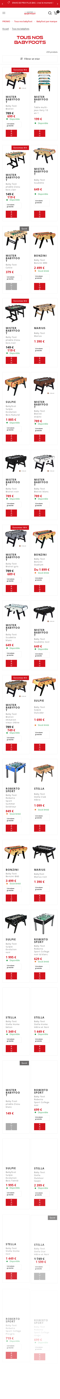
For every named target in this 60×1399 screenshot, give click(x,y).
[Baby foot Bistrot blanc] (44, 463)
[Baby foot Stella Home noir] (16, 1227)
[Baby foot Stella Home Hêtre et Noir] (44, 1001)
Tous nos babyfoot (23, 21)
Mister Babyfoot (13, 99)
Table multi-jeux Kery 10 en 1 (41, 110)
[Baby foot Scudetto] (44, 155)
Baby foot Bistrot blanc (41, 490)
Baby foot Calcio (11, 266)
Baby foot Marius (39, 334)
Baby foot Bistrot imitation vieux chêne (12, 718)
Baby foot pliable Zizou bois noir (13, 340)
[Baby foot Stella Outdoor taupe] (44, 1152)
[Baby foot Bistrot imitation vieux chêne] (16, 688)
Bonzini (40, 255)
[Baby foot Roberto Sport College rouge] (44, 1300)
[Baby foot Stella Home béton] (16, 1001)
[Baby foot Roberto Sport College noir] (44, 1074)
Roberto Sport (13, 790)
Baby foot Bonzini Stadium (39, 562)
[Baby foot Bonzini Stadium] (44, 538)
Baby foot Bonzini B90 (40, 261)
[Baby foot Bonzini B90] (44, 239)
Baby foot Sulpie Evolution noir (11, 948)
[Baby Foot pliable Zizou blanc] (16, 1074)
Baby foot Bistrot (11, 107)
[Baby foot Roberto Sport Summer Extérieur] (16, 772)
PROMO (6, 21)
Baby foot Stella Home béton (13, 1024)
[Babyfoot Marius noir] (44, 853)
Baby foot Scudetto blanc (11, 637)
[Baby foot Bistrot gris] (16, 538)
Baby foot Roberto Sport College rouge (41, 1327)
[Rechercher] (50, 13)
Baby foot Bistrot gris (12, 565)
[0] (55, 13)
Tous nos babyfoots (20, 28)
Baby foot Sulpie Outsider (39, 710)
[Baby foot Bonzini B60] (16, 853)
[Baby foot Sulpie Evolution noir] (16, 923)
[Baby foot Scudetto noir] (44, 614)
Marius (40, 328)
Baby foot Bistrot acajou (39, 414)
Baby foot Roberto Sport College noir (41, 1101)
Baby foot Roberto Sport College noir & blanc (41, 950)
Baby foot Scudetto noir (42, 640)
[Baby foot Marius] (44, 312)
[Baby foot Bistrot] (16, 80)
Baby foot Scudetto (39, 181)
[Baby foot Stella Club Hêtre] (44, 772)
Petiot (11, 1395)
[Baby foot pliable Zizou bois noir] (16, 312)
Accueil (5, 28)
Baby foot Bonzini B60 (12, 875)
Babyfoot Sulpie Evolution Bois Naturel (13, 410)
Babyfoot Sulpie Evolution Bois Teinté (12, 1176)
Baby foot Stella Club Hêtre (40, 797)
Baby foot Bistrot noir (12, 490)
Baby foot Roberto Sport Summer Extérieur (11, 801)
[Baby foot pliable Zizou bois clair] (16, 158)
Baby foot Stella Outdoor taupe (39, 1176)
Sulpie (11, 402)
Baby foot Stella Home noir (13, 1250)
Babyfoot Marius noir (40, 875)
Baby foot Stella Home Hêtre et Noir (41, 1024)
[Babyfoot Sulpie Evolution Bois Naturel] (16, 385)
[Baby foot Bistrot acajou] (44, 385)
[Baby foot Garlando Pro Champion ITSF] (44, 1378)
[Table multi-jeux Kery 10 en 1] (44, 80)
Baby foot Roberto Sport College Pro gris (13, 1327)
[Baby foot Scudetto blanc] (16, 611)
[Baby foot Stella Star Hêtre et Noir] (44, 1227)
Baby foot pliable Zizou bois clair (13, 187)
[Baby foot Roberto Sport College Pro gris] (16, 1300)
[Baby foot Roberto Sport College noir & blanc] (44, 923)
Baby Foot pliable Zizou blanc (13, 1104)
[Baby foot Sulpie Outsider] (44, 686)
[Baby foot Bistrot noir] (16, 463)
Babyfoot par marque (46, 21)
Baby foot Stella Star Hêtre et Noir (41, 1250)
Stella (39, 788)
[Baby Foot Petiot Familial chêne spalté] (16, 1378)
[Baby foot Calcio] (16, 239)
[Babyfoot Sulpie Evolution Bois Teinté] (16, 1152)
